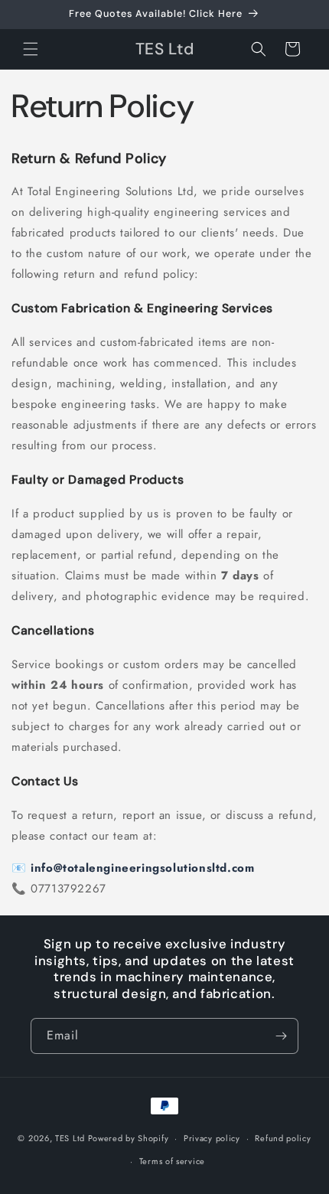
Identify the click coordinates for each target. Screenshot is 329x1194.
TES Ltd (70, 1138)
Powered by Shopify (128, 1138)
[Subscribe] (281, 1036)
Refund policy (283, 1138)
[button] (30, 49)
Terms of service (172, 1161)
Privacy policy (212, 1138)
